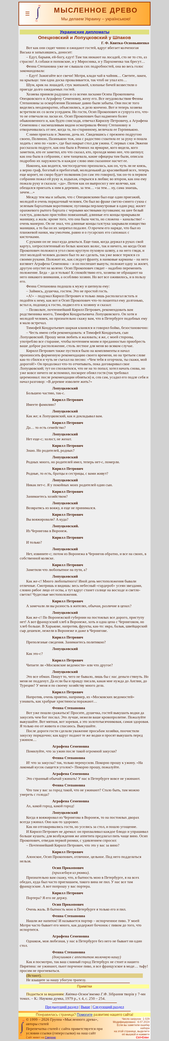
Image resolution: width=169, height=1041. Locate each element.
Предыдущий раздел (61, 1007)
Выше (85, 1007)
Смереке (50, 1037)
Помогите (85, 1014)
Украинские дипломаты (84, 32)
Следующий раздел (108, 1007)
